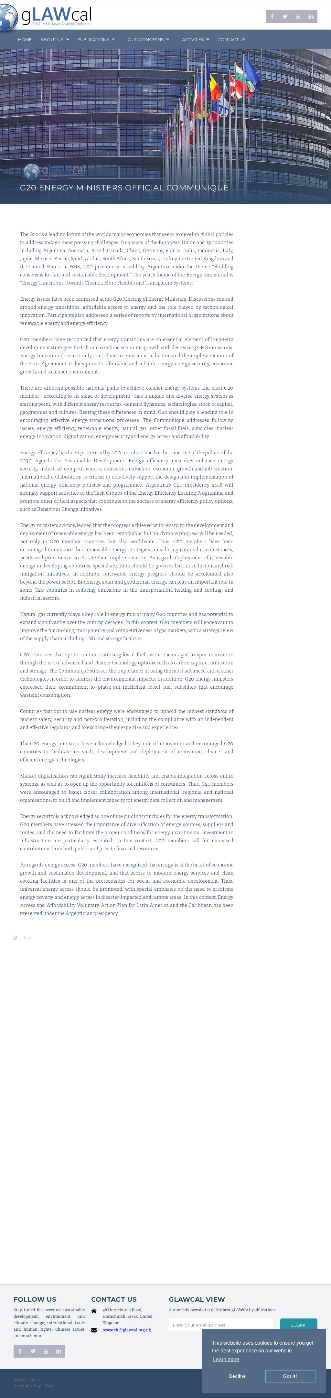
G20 (27, 938)
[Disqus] (165, 1024)
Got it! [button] (290, 1376)
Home (25, 39)
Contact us (232, 39)
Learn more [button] (226, 1359)
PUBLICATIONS (93, 39)
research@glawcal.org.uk (126, 1330)
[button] (54, 39)
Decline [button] (237, 1376)
